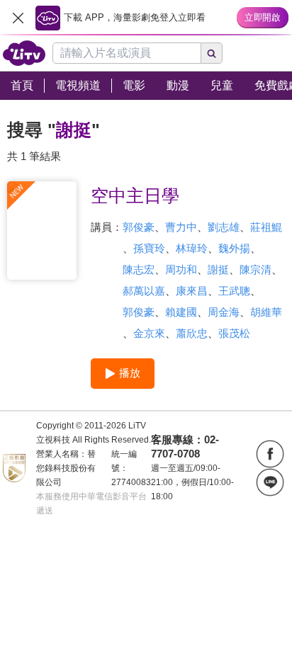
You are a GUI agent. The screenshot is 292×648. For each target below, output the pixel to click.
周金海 (224, 312)
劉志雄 (224, 227)
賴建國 (181, 312)
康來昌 (192, 291)
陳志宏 (139, 269)
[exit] (17, 17)
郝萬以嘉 (144, 291)
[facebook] (270, 454)
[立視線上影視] (24, 53)
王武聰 (234, 291)
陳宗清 (255, 269)
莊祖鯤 (266, 227)
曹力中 (181, 227)
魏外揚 (234, 248)
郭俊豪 (139, 227)
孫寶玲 (149, 248)
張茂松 (234, 333)
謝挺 (218, 269)
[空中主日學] (42, 230)
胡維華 (266, 312)
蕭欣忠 (192, 333)
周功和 (181, 269)
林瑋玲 (192, 248)
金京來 (149, 333)
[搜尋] (212, 53)
